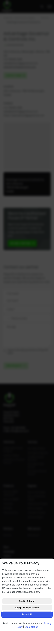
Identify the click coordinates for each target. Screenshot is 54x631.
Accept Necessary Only (27, 607)
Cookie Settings (27, 601)
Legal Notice (31, 626)
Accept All (27, 614)
